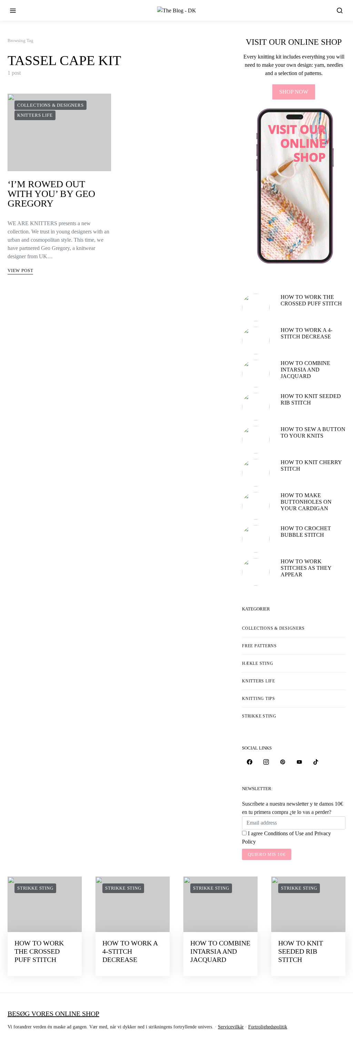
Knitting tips (258, 698)
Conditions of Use (284, 833)
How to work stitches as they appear (306, 567)
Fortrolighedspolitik (267, 1026)
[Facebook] (249, 762)
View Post (20, 270)
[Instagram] (266, 762)
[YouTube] (299, 762)
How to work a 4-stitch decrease (130, 951)
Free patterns (259, 645)
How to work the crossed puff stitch (39, 951)
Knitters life (35, 115)
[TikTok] (315, 762)
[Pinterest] (282, 762)
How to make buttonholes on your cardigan (306, 501)
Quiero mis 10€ (266, 854)
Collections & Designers (50, 105)
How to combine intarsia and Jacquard (305, 369)
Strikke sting (259, 716)
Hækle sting (257, 663)
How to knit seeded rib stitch (300, 951)
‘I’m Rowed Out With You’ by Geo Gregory (51, 194)
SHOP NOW (293, 92)
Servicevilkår (231, 1026)
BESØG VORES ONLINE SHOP (53, 1013)
